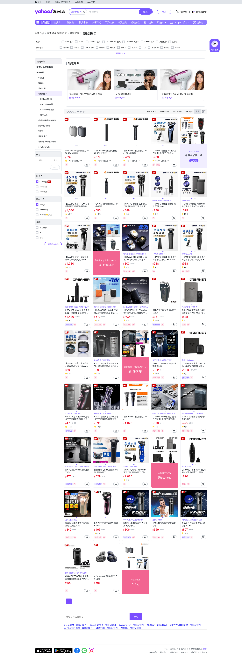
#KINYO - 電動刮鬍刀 (157, 624)
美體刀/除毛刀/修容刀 (47, 120)
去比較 (194, 160)
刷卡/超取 (148, 22)
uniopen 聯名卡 (181, 22)
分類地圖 (203, 652)
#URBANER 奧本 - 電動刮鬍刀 (78, 627)
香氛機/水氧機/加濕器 (47, 141)
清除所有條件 (53, 244)
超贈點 (200, 22)
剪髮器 (41, 131)
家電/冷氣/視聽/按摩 (45, 67)
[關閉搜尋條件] (84, 11)
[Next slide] (89, 130)
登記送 (70, 22)
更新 (205, 648)
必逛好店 (135, 22)
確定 (55, 167)
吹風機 (41, 77)
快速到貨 (96, 22)
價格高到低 (177, 111)
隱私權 (194, 652)
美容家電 (40, 72)
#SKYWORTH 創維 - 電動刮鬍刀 (185, 624)
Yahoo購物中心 (50, 11)
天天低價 (109, 22)
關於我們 (163, 652)
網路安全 (184, 652)
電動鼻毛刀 (42, 136)
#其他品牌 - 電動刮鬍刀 (107, 627)
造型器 (41, 83)
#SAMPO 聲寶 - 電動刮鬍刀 (103, 624)
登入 (164, 11)
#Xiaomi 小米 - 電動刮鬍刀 (131, 624)
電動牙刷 (42, 88)
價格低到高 (164, 111)
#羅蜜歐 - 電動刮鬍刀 (131, 627)
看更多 (160, 22)
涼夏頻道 (122, 22)
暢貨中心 (83, 22)
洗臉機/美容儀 (44, 125)
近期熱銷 (189, 111)
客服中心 (153, 652)
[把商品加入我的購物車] (86, 165)
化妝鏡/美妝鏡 (44, 146)
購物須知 (174, 652)
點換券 (57, 22)
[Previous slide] (66, 130)
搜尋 (136, 616)
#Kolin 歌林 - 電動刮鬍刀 (75, 624)
